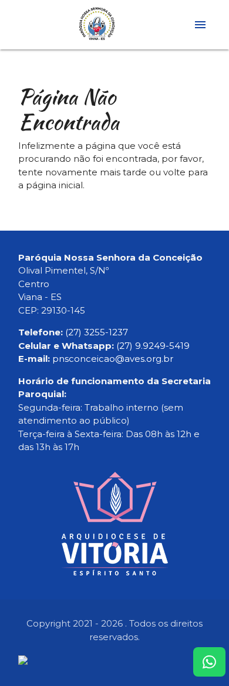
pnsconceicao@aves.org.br (112, 358)
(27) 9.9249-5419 (153, 345)
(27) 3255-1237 (96, 332)
